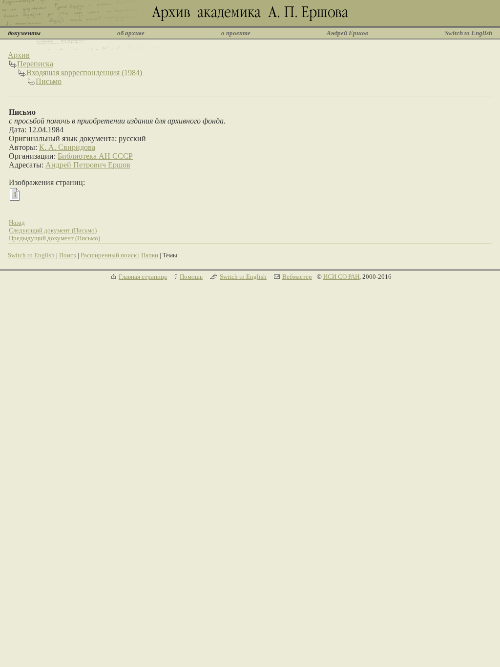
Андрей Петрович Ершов (87, 165)
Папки (149, 255)
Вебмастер (297, 276)
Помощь (191, 276)
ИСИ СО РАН (341, 276)
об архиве (131, 33)
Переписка (35, 64)
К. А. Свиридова (67, 147)
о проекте (235, 33)
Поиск (67, 255)
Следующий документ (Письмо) (53, 230)
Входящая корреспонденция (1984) (84, 72)
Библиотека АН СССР (95, 156)
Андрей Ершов (347, 33)
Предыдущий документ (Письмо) (54, 238)
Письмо (49, 81)
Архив (19, 55)
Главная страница (143, 276)
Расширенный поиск (109, 255)
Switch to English (468, 33)
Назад (17, 222)
